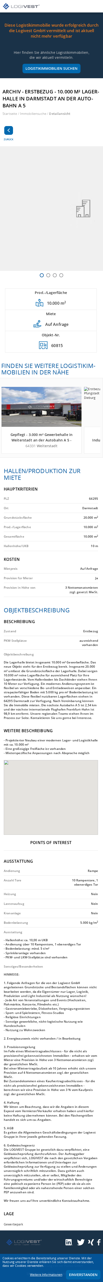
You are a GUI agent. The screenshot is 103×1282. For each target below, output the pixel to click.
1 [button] (42, 275)
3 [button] (55, 275)
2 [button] (48, 275)
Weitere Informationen (46, 1275)
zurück (8, 139)
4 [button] (61, 275)
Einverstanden (83, 1274)
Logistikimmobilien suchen (52, 68)
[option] (51, 208)
